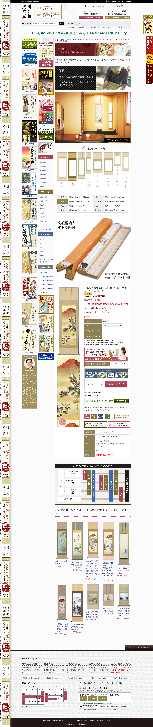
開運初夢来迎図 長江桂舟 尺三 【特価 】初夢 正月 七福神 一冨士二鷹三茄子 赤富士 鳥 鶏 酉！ (108, 570)
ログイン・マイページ (95, 6)
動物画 (42, 217)
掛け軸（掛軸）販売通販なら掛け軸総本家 (69, 39)
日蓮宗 (42, 252)
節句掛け (43, 182)
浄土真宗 (43, 239)
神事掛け (43, 166)
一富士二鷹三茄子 (107, 39)
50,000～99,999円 (46, 288)
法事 (113, 27)
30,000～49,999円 (46, 284)
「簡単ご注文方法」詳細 (31, 678)
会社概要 (113, 2)
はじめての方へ (100, 2)
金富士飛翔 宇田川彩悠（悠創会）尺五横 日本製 (93, 614)
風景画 (42, 209)
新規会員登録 (120, 6)
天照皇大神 (105, 27)
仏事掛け (43, 162)
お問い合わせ (126, 2)
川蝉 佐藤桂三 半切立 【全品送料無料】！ (124, 570)
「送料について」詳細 (98, 678)
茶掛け (42, 186)
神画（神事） (44, 201)
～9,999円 (43, 272)
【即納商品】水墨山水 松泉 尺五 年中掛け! (77, 626)
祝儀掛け (43, 178)
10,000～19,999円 (46, 276)
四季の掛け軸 (94, 27)
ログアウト (110, 6)
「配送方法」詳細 (51, 678)
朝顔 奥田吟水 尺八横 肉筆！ (108, 610)
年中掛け (43, 170)
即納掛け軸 (72, 27)
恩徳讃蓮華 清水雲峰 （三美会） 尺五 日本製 (77, 565)
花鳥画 (42, 213)
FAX (108, 17)
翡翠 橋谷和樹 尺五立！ (61, 562)
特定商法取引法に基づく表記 (87, 721)
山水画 (42, 205)
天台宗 (42, 256)
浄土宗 (42, 243)
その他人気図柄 (45, 229)
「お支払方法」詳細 (74, 678)
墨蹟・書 (43, 221)
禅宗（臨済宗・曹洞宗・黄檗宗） (47, 261)
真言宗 (42, 247)
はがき (117, 17)
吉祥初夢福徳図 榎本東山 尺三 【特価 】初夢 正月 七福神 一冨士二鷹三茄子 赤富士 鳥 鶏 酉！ (92, 568)
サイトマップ (105, 721)
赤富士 (120, 27)
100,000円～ (44, 292)
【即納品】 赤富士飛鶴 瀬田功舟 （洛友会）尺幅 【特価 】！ (61, 627)
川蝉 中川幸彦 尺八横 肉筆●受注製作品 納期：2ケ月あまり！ (124, 612)
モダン (42, 225)
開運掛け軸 (83, 27)
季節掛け (43, 174)
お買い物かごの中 (92, 17)
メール (126, 17)
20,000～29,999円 (46, 280)
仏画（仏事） (44, 197)
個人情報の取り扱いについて (63, 721)
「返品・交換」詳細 (119, 678)
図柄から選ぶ (88, 39)
